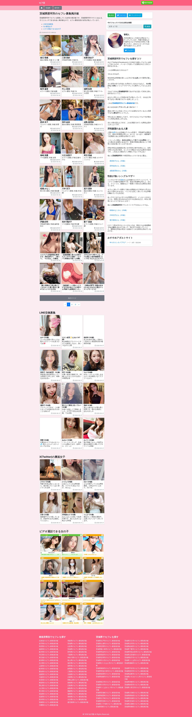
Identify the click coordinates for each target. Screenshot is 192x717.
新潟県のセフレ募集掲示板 (48, 660)
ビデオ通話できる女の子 (52, 29)
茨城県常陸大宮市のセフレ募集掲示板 (109, 671)
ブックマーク (136, 15)
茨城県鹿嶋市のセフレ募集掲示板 (136, 663)
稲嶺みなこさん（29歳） (119, 210)
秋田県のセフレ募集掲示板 (48, 646)
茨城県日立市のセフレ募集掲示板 (136, 641)
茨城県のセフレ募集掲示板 (77, 649)
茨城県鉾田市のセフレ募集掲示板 (136, 685)
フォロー (130, 50)
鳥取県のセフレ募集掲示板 (48, 683)
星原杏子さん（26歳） (118, 161)
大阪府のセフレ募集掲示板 (48, 677)
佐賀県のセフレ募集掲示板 (48, 697)
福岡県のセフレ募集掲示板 (77, 694)
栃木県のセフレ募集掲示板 (48, 652)
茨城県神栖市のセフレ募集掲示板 (136, 682)
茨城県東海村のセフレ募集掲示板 (136, 695)
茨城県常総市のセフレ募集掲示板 (108, 652)
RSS (112, 15)
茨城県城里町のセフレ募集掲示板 (108, 695)
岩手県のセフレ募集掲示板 (48, 643)
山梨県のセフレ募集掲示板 (48, 666)
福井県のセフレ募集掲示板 (77, 663)
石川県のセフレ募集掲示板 (48, 663)
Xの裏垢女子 (47, 26)
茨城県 (48, 8)
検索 (148, 26)
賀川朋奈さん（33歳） (118, 220)
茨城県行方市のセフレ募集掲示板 (108, 685)
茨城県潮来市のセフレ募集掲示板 (108, 668)
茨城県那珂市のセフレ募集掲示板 (136, 671)
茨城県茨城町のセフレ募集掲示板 (108, 693)
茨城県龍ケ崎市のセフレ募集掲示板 (109, 649)
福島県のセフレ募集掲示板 (48, 649)
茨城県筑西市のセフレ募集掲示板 (108, 674)
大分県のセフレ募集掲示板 (77, 699)
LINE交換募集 (48, 24)
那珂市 (56, 8)
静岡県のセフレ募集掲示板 (77, 669)
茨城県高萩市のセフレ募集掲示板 (108, 655)
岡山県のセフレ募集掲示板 (48, 685)
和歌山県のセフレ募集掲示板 (78, 680)
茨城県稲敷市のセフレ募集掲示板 (108, 677)
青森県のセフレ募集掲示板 (77, 641)
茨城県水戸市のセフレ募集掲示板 (108, 641)
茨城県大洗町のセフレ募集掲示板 (136, 693)
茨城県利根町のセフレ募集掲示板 (136, 707)
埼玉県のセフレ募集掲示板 (48, 655)
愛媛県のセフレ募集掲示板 (77, 691)
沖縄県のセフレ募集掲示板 (48, 705)
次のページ (72, 298)
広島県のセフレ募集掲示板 (77, 685)
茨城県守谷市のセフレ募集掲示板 (136, 668)
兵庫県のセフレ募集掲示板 (77, 677)
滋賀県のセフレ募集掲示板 (48, 674)
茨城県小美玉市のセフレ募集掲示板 (137, 687)
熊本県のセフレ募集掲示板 (48, 699)
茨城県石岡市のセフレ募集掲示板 (108, 646)
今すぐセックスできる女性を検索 (120, 23)
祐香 (114, 132)
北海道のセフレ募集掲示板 (48, 641)
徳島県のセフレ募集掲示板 (77, 688)
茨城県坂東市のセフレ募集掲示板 (136, 674)
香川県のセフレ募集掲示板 (48, 691)
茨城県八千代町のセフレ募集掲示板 (109, 704)
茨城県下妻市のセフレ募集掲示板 (136, 649)
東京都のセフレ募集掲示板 (48, 657)
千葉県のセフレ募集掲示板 (77, 655)
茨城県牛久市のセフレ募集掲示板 (108, 660)
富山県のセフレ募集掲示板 (77, 660)
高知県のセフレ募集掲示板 (48, 694)
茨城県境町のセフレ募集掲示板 (107, 707)
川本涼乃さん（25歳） (118, 215)
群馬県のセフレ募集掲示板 (77, 652)
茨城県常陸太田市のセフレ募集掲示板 (138, 652)
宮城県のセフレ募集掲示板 (77, 643)
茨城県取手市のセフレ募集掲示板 (136, 657)
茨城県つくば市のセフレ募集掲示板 (137, 660)
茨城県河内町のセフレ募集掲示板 (136, 701)
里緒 (122, 180)
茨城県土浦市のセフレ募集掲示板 (108, 643)
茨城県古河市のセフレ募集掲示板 (136, 643)
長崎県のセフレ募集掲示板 (77, 697)
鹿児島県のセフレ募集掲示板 (78, 702)
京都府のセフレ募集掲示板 (77, 674)
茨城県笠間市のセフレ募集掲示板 (108, 657)
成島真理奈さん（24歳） (119, 171)
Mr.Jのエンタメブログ (118, 242)
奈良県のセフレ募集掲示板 (48, 680)
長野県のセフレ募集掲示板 (77, 666)
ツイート (122, 15)
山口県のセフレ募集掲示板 (48, 688)
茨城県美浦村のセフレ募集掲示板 (136, 698)
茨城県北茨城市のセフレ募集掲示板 (137, 655)
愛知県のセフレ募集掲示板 (48, 671)
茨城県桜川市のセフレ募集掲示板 (108, 682)
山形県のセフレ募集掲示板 (77, 646)
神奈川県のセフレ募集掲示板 (78, 657)
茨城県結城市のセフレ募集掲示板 (136, 646)
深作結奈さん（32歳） (118, 166)
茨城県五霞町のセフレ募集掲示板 (136, 704)
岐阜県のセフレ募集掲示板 (48, 669)
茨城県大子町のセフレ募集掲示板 (108, 698)
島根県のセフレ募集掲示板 (77, 683)
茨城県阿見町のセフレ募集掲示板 (108, 701)
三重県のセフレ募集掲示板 (77, 671)
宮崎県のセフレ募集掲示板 (48, 702)
